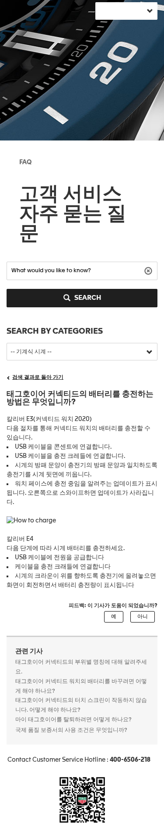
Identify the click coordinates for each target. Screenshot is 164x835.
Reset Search (149, 270)
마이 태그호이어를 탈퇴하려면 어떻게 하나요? (73, 720)
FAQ (25, 162)
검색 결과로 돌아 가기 (37, 377)
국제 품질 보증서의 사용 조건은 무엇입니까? (71, 730)
